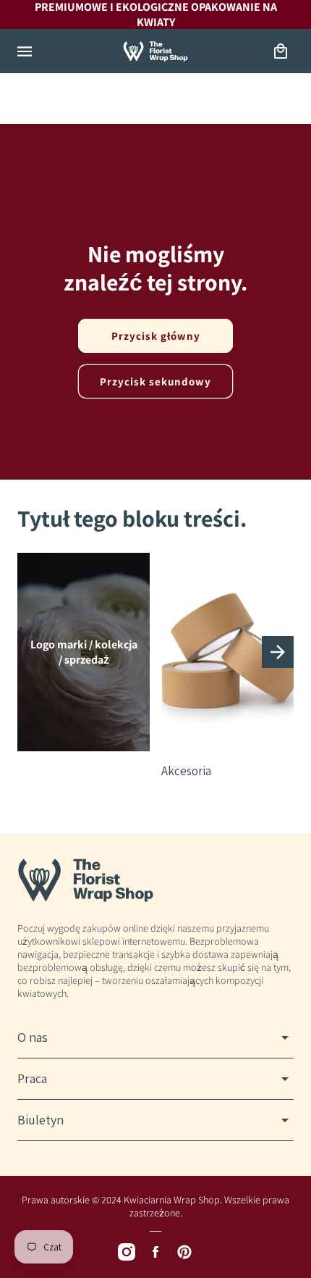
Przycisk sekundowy (155, 381)
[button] (25, 51)
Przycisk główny (155, 336)
